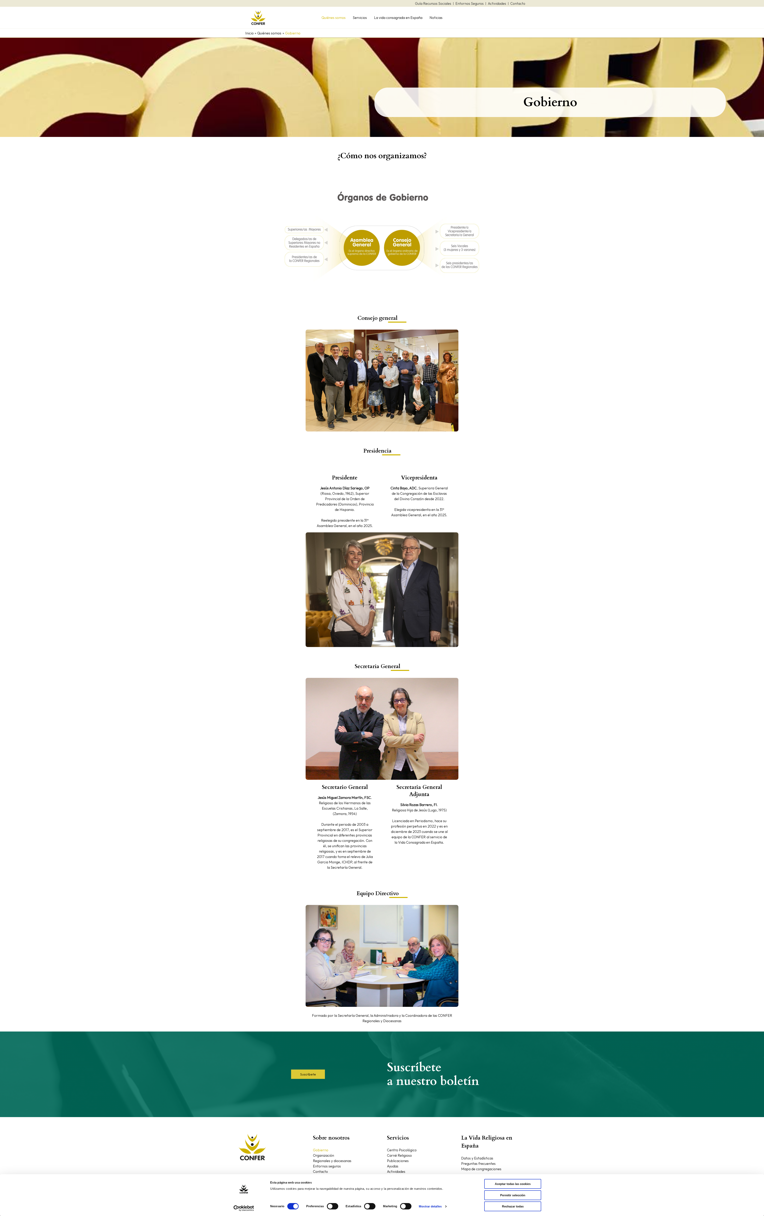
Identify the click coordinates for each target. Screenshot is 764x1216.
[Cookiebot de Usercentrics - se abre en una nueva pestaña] (243, 1208)
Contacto (320, 1171)
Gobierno (320, 1150)
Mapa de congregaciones (481, 1169)
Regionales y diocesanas (332, 1160)
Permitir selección (512, 1195)
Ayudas (392, 1166)
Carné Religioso (399, 1155)
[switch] (332, 1206)
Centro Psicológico (402, 1150)
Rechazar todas (513, 1206)
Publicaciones (398, 1160)
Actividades (396, 1171)
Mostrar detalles (430, 1206)
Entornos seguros (327, 1166)
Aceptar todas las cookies (513, 1184)
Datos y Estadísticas (477, 1158)
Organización (323, 1155)
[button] (308, 1074)
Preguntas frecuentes (478, 1163)
